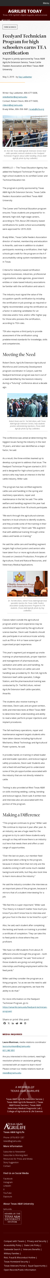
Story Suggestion (11, 1162)
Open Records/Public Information (20, 1269)
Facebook (7, 1178)
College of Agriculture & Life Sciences (25, 1111)
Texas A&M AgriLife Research (21, 1102)
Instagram (8, 1182)
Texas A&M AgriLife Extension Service (24, 1099)
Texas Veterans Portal (14, 1265)
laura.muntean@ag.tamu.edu (16, 1046)
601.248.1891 (9, 1050)
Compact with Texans (14, 1241)
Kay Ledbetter (25, 76)
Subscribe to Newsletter (14, 1151)
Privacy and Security (36, 1241)
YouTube (7, 1193)
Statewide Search (12, 1249)
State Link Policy (32, 1245)
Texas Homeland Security (16, 1261)
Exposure (7, 1196)
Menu (46, 3)
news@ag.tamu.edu (12, 1072)
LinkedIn (7, 1185)
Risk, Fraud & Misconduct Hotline (19, 1257)
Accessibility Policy (12, 1245)
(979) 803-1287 (17, 1137)
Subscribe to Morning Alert (15, 1155)
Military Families (11, 1253)
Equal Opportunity (37, 1265)
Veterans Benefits (31, 1249)
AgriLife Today (25, 11)
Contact (7, 1166)
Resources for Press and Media (17, 1158)
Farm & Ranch (10, 27)
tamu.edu (7, 1209)
